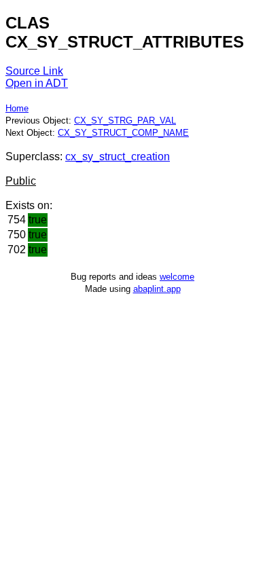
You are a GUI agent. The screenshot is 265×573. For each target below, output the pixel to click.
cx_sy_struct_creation (117, 156)
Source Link (34, 71)
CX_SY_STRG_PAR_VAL (125, 120)
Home (17, 108)
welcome (177, 277)
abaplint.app (157, 289)
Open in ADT (36, 83)
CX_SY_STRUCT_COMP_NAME (123, 133)
